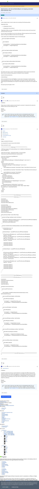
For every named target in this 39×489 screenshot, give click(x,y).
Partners (3, 419)
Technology (4, 462)
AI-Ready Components (9, 405)
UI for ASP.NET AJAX (10, 3)
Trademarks (8, 480)
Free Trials (4, 408)
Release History (5, 415)
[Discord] (4, 444)
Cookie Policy (32, 483)
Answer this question (6, 396)
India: (8, 433)
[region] (19, 485)
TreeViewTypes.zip (5, 368)
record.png (4, 136)
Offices (3, 467)
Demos (3, 413)
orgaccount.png (5, 132)
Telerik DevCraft (3, 401)
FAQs (3, 422)
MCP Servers (2, 405)
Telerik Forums (4, 3)
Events (3, 421)
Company (4, 461)
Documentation (5, 414)
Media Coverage (5, 465)
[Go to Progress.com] (3, 457)
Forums (3, 416)
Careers (3, 466)
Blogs (3, 417)
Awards (3, 463)
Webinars (4, 417)
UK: (8, 432)
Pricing (3, 409)
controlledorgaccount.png (7, 135)
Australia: (9, 434)
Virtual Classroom (5, 420)
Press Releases (5, 464)
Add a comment (4, 89)
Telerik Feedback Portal (13, 116)
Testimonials (4, 426)
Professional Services (6, 418)
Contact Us (4, 430)
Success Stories (5, 425)
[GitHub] (4, 442)
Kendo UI (1, 403)
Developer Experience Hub (7, 412)
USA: (8, 431)
